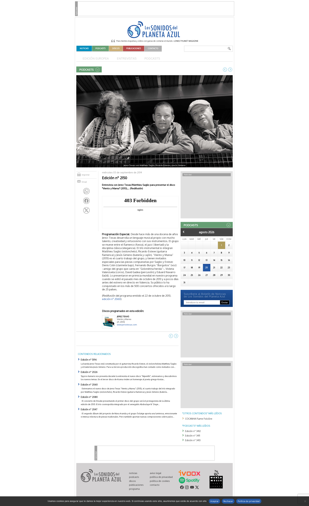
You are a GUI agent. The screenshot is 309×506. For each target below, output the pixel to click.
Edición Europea (96, 58)
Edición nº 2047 (89, 409)
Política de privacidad (249, 501)
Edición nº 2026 (89, 371)
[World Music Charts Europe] (216, 479)
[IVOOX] (189, 472)
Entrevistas (126, 58)
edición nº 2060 (111, 299)
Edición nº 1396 (89, 359)
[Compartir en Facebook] (86, 200)
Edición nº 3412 (193, 431)
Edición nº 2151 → (230, 69)
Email (84, 182)
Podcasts (152, 58)
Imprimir (86, 174)
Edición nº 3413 (193, 440)
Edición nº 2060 (89, 384)
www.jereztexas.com (127, 324)
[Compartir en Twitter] (86, 210)
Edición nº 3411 (192, 435)
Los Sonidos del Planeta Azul (154, 30)
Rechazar (228, 501)
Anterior (183, 231)
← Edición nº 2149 (225, 69)
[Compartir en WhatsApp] (86, 191)
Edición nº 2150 (114, 177)
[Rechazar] (305, 501)
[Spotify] (189, 480)
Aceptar (214, 501)
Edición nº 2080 (89, 396)
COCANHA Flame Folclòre (198, 418)
